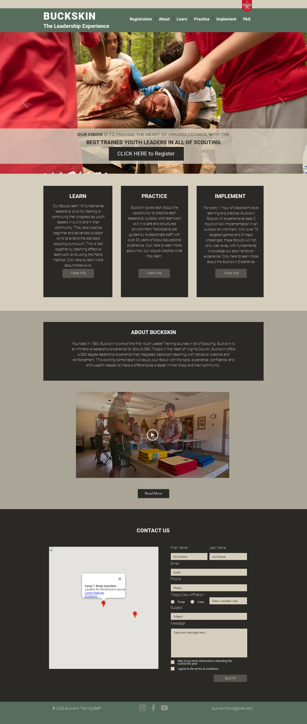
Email (175, 563)
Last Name (217, 548)
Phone (176, 579)
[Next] (282, 103)
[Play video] (152, 435)
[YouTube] (164, 707)
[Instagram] (142, 707)
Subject (176, 607)
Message (178, 623)
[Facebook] (153, 707)
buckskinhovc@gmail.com (232, 708)
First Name (179, 548)
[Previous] (25, 103)
